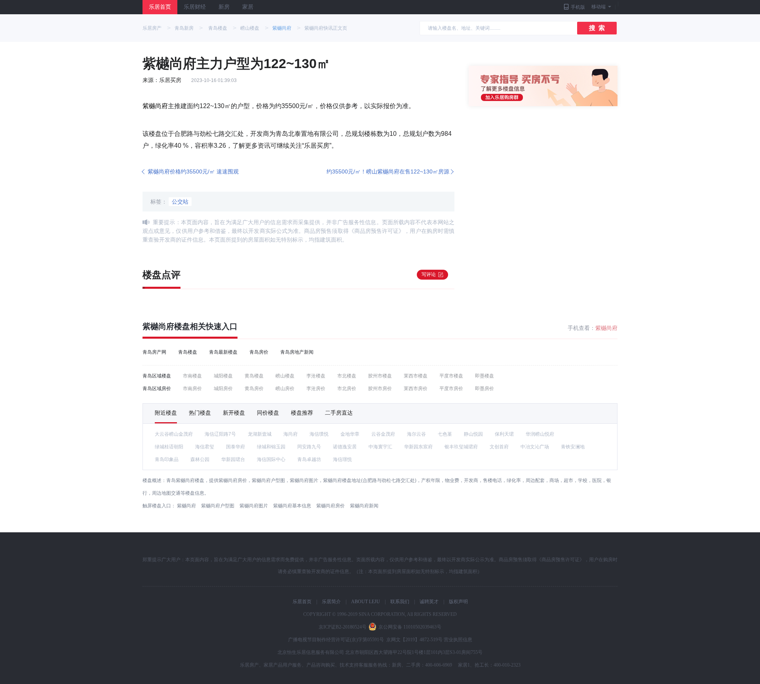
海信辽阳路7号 (220, 434)
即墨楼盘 (484, 376)
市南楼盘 (192, 376)
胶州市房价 (380, 388)
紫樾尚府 (281, 28)
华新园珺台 (233, 459)
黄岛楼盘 (254, 376)
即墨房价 (484, 388)
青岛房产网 (154, 352)
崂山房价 (285, 388)
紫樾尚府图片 (253, 506)
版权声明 (458, 601)
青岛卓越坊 (309, 459)
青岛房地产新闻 (297, 352)
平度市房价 (451, 388)
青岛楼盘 (217, 28)
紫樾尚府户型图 (217, 506)
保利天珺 (504, 434)
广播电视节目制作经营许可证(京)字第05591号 (336, 639)
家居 (247, 7)
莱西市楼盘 (416, 376)
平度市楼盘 (451, 376)
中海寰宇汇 (380, 447)
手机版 (578, 7)
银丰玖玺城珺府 (461, 447)
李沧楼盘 (315, 376)
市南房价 (192, 388)
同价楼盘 (268, 413)
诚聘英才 (429, 601)
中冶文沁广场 (535, 447)
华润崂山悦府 (540, 434)
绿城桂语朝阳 (169, 447)
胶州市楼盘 (380, 376)
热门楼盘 (200, 413)
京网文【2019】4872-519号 (414, 639)
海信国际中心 (271, 459)
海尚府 (290, 434)
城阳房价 (223, 388)
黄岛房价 (254, 388)
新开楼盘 (234, 413)
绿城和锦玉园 (271, 447)
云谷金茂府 (383, 434)
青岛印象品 (167, 459)
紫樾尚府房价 (330, 506)
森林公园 (199, 459)
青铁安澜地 (573, 447)
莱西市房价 (416, 388)
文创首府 (499, 447)
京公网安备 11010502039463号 (409, 627)
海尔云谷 (416, 434)
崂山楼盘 (249, 28)
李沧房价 (315, 388)
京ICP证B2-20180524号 (343, 627)
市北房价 (346, 388)
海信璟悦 (342, 459)
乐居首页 (160, 7)
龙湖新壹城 (260, 434)
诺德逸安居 (345, 447)
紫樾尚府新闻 (364, 506)
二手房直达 (339, 413)
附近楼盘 (166, 413)
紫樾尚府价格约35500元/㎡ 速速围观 (193, 171)
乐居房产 (152, 28)
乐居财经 (195, 7)
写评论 (429, 274)
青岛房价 (258, 352)
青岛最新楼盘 (223, 352)
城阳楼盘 (223, 376)
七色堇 (445, 434)
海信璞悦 (319, 434)
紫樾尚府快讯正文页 (325, 28)
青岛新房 (184, 28)
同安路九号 (309, 447)
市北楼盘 (346, 376)
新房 (224, 7)
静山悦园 (473, 434)
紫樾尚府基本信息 (292, 506)
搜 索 (597, 28)
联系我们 (399, 601)
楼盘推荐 (302, 413)
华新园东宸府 (418, 447)
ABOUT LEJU (365, 601)
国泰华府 (235, 447)
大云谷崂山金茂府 (174, 434)
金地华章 (349, 434)
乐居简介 (331, 601)
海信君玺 (204, 447)
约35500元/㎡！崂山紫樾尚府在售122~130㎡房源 (388, 171)
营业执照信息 (458, 639)
